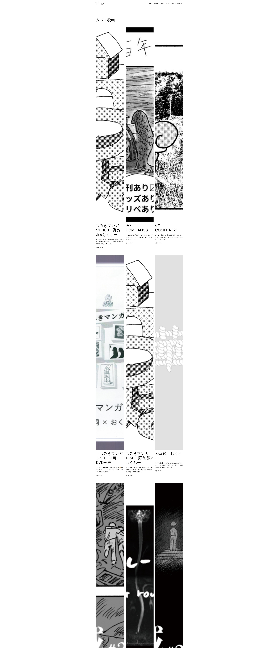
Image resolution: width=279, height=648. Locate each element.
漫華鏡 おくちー (168, 455)
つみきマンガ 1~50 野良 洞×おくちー (139, 458)
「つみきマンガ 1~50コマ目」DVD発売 (109, 458)
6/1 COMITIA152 (166, 227)
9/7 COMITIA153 (137, 227)
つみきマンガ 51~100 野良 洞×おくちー (108, 230)
